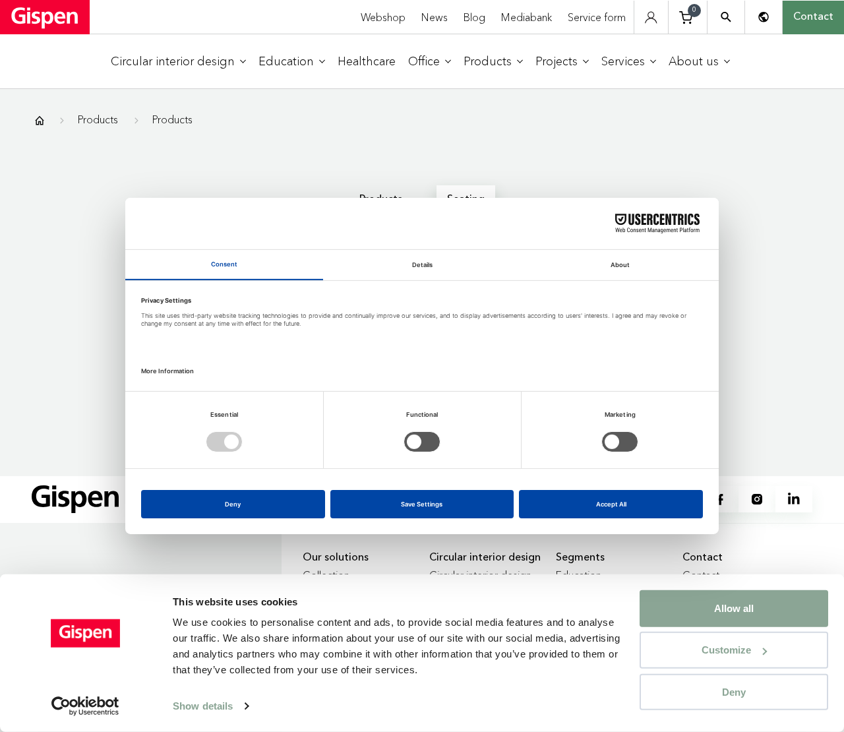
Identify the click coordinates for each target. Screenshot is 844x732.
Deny (734, 691)
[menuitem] (178, 62)
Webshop (383, 17)
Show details (203, 706)
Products (98, 119)
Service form (597, 17)
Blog (474, 17)
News (434, 17)
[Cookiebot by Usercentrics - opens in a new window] (85, 706)
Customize (726, 650)
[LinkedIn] (793, 499)
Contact (813, 17)
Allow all (734, 608)
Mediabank (526, 17)
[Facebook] (720, 499)
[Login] (651, 17)
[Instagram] (756, 499)
